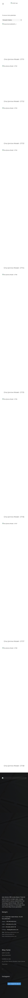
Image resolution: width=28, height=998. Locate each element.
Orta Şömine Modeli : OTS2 (14, 101)
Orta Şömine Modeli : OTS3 (14, 143)
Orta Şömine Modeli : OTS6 (14, 517)
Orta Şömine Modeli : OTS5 (14, 392)
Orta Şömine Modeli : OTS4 (14, 268)
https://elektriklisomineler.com (9, 936)
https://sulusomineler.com (8, 934)
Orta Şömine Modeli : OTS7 (14, 641)
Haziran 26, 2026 (6, 959)
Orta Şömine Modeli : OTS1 (14, 59)
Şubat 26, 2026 (5, 953)
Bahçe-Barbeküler (6, 955)
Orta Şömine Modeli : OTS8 (14, 766)
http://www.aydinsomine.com (12, 932)
